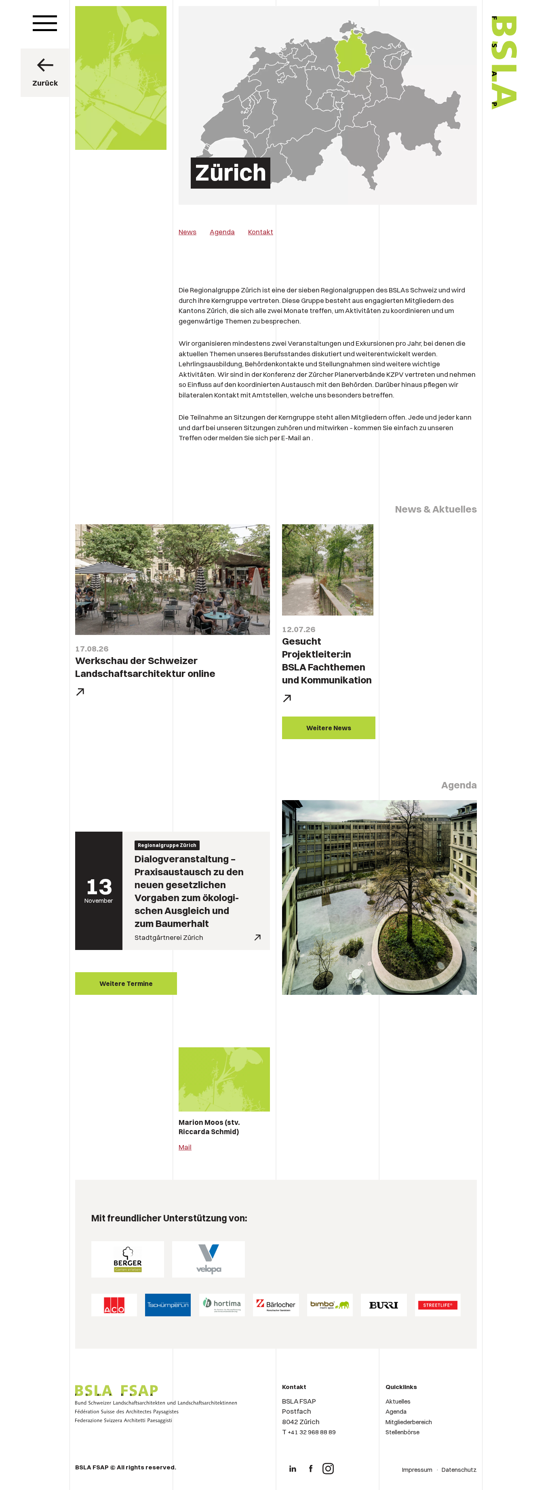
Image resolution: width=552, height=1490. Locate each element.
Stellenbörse (402, 1432)
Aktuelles (398, 1401)
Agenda (222, 231)
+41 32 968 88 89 (312, 1432)
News (187, 231)
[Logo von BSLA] (470, 134)
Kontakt (260, 231)
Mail (185, 1147)
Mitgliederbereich (409, 1422)
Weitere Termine (126, 983)
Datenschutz (459, 1469)
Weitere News (328, 728)
